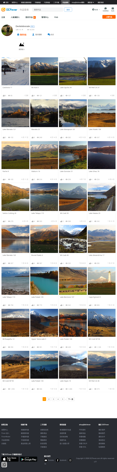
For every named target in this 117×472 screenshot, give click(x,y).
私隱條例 (102, 447)
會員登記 (102, 440)
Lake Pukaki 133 (37, 381)
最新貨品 (82, 433)
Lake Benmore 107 (67, 297)
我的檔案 (38, 34)
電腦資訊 (43, 440)
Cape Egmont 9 (95, 297)
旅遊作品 (63, 440)
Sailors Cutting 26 (9, 213)
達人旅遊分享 (64, 443)
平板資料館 (25, 440)
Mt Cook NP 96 (94, 339)
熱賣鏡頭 (82, 440)
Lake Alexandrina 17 (96, 255)
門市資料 (82, 430)
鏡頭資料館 (25, 433)
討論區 (3, 443)
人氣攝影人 (15, 17)
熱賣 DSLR (83, 443)
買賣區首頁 (44, 430)
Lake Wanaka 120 (9, 255)
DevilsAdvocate (23, 26)
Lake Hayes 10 (65, 381)
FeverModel (5, 436)
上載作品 (109, 17)
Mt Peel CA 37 (94, 87)
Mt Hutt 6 (35, 87)
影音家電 (43, 443)
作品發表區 (5, 440)
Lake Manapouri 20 (67, 129)
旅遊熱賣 (63, 433)
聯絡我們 (102, 433)
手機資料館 (25, 436)
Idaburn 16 (35, 171)
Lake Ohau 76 (94, 171)
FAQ (56, 17)
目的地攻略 (64, 436)
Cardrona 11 (7, 87)
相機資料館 (25, 430)
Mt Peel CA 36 (94, 381)
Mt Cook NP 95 (8, 381)
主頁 (3, 17)
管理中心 (45, 17)
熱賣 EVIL (82, 447)
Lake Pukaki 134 (66, 339)
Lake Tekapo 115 (37, 213)
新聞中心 (4, 430)
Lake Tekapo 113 (9, 297)
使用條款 (102, 443)
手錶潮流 (43, 447)
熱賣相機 (82, 436)
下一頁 (70, 399)
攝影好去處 (65, 430)
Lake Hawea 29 (94, 213)
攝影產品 (43, 433)
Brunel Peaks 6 (37, 255)
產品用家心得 (26, 443)
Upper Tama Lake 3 (38, 339)
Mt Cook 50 (64, 213)
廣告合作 (102, 436)
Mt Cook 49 (64, 255)
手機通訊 (43, 436)
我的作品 (30, 17)
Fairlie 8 (6, 171)
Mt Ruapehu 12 (8, 339)
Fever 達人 (5, 433)
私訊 (52, 34)
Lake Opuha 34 (66, 87)
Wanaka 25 (35, 129)
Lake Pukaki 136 (95, 129)
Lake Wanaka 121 (9, 129)
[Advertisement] (58, 413)
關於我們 (102, 430)
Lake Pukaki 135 (37, 297)
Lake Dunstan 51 (66, 171)
